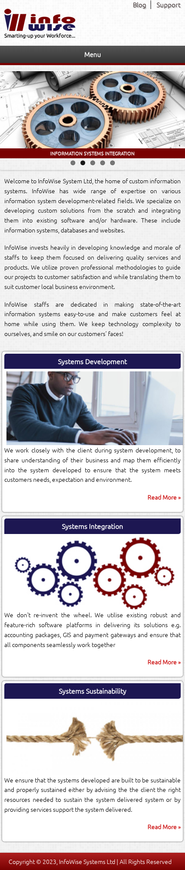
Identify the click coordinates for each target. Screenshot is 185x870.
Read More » (164, 497)
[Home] (39, 36)
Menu (92, 54)
